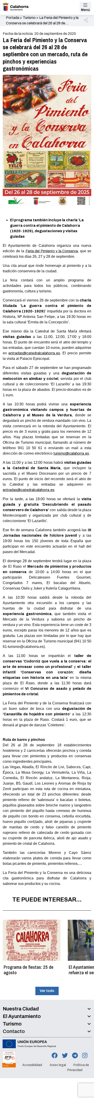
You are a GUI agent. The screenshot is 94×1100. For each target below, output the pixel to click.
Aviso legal (58, 1065)
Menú (85, 10)
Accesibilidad (32, 1065)
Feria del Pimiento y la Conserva (52, 251)
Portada (12, 18)
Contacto (14, 1031)
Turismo (29, 18)
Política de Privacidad (78, 1067)
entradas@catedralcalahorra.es (34, 353)
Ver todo (47, 991)
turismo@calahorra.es (71, 453)
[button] (86, 20)
